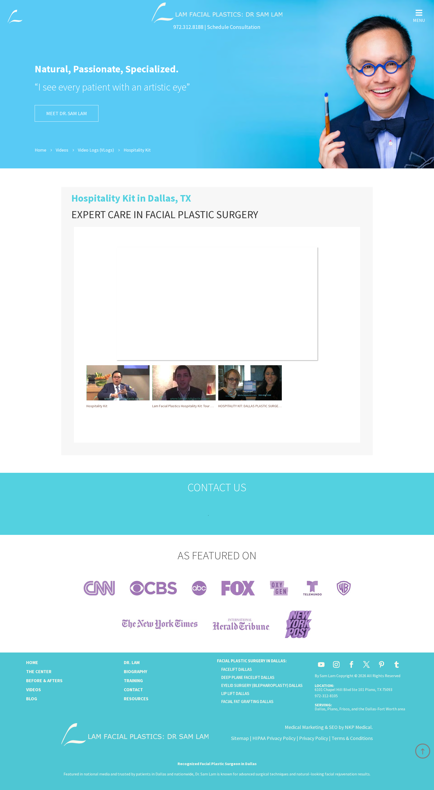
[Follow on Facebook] (351, 664)
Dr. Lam (132, 662)
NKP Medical (358, 727)
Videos (33, 689)
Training (133, 680)
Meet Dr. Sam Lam (66, 113)
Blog (31, 699)
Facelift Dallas (236, 669)
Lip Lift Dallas (235, 693)
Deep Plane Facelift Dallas (248, 677)
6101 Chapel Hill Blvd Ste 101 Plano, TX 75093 (353, 689)
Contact (133, 689)
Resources (136, 699)
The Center (38, 671)
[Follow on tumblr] (396, 664)
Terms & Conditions (352, 738)
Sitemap (240, 738)
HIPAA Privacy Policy (274, 738)
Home (32, 662)
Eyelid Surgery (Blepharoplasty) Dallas (262, 685)
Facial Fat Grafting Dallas (247, 701)
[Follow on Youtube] (321, 664)
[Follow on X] (366, 664)
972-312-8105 (326, 695)
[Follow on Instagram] (336, 664)
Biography (135, 671)
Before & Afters (44, 680)
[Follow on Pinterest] (381, 664)
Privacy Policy (313, 738)
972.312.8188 (188, 26)
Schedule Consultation (233, 26)
